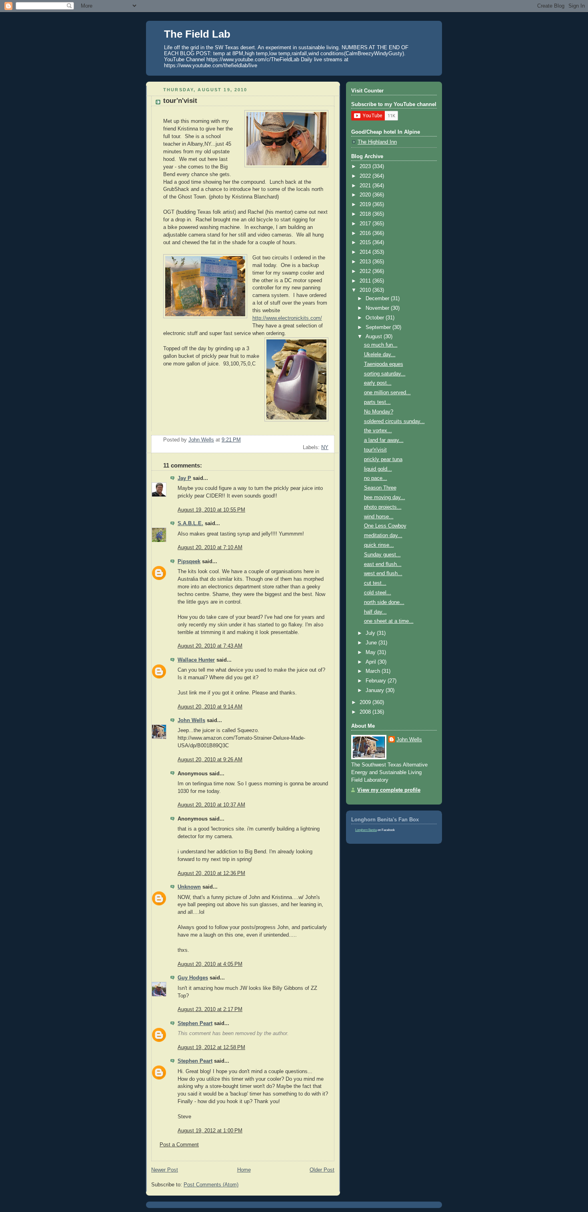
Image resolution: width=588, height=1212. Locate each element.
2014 (366, 252)
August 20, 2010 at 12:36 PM (211, 873)
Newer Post (164, 1170)
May (371, 652)
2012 (366, 271)
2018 (366, 214)
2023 (366, 166)
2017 (366, 224)
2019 (366, 204)
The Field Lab (197, 34)
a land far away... (384, 440)
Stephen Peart (195, 1023)
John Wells (191, 720)
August (375, 336)
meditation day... (383, 535)
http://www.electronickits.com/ (287, 318)
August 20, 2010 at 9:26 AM (210, 760)
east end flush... (383, 564)
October (376, 318)
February (377, 681)
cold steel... (377, 593)
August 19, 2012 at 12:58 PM (211, 1047)
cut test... (375, 583)
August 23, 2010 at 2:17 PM (210, 1009)
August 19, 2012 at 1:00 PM (210, 1131)
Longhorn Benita (366, 830)
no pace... (375, 478)
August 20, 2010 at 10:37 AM (211, 805)
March (374, 671)
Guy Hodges (193, 978)
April (372, 662)
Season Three (380, 488)
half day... (375, 612)
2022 (366, 176)
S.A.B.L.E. (190, 523)
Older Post (322, 1170)
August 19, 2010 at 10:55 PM (211, 510)
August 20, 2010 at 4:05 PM (210, 964)
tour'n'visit (375, 450)
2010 (366, 290)
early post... (378, 383)
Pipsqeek (189, 561)
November (378, 308)
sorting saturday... (385, 374)
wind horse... (379, 517)
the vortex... (378, 430)
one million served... (387, 392)
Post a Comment (179, 1145)
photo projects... (383, 507)
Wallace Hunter (196, 660)
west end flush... (383, 573)
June (372, 643)
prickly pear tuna (383, 459)
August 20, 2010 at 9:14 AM (210, 707)
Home (244, 1170)
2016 (366, 233)
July (371, 633)
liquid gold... (378, 469)
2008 (366, 712)
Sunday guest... (382, 555)
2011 (366, 281)
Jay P (184, 478)
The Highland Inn (377, 142)
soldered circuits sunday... (394, 421)
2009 (366, 702)
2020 (366, 195)
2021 (366, 186)
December (378, 298)
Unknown (189, 887)
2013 (366, 262)
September (379, 327)
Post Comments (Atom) (211, 1185)
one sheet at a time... (389, 621)
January (376, 690)
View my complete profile (388, 790)
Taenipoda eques (383, 364)
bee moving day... (384, 497)
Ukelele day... (380, 354)
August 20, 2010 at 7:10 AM (210, 547)
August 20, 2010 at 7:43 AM (210, 646)
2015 (366, 242)
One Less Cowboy (385, 526)
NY (324, 447)
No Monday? (378, 412)
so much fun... (381, 345)
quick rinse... (379, 545)
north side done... (384, 602)
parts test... (377, 402)
